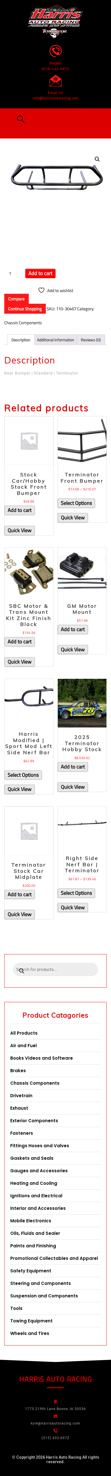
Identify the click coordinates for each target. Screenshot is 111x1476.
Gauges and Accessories (39, 1171)
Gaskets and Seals (32, 1158)
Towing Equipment (31, 1321)
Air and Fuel (23, 1046)
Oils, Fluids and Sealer (35, 1233)
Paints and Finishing (33, 1246)
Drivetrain (21, 1096)
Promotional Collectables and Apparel (54, 1258)
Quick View (20, 530)
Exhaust (19, 1108)
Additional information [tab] (55, 340)
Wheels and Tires (29, 1333)
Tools (16, 1308)
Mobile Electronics (30, 1221)
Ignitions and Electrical (36, 1196)
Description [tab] (20, 340)
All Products (24, 1033)
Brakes (18, 1071)
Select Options (76, 503)
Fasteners (21, 1133)
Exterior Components (34, 1121)
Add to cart (40, 273)
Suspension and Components (44, 1296)
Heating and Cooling (33, 1183)
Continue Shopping (25, 308)
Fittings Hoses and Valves (39, 1146)
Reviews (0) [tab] (91, 340)
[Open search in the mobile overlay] (55, 971)
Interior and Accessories (38, 1208)
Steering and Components (40, 1283)
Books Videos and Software (41, 1058)
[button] (19, 119)
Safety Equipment (30, 1271)
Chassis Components (23, 322)
